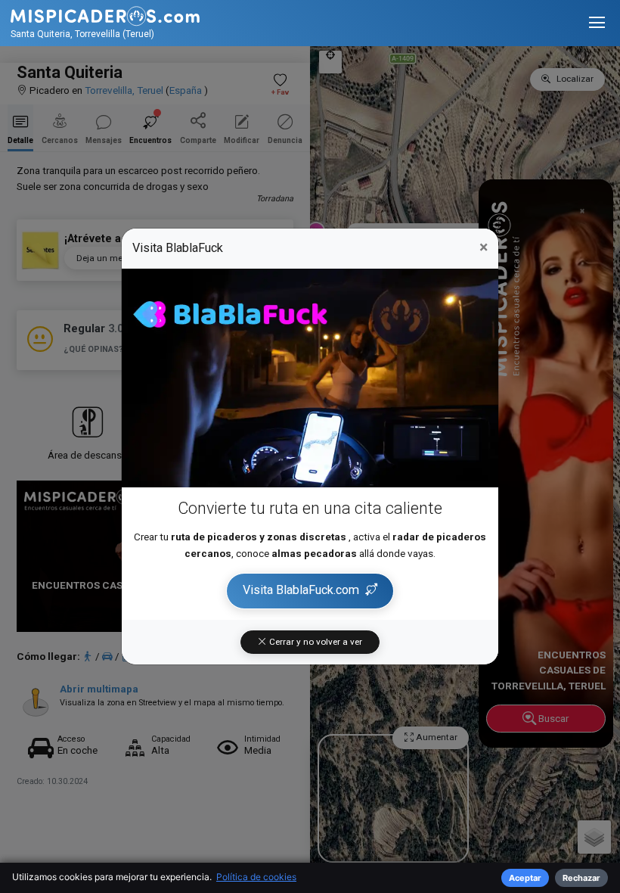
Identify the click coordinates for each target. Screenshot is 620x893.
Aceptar (525, 878)
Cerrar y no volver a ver (314, 641)
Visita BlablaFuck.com (301, 590)
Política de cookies (256, 876)
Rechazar (581, 878)
